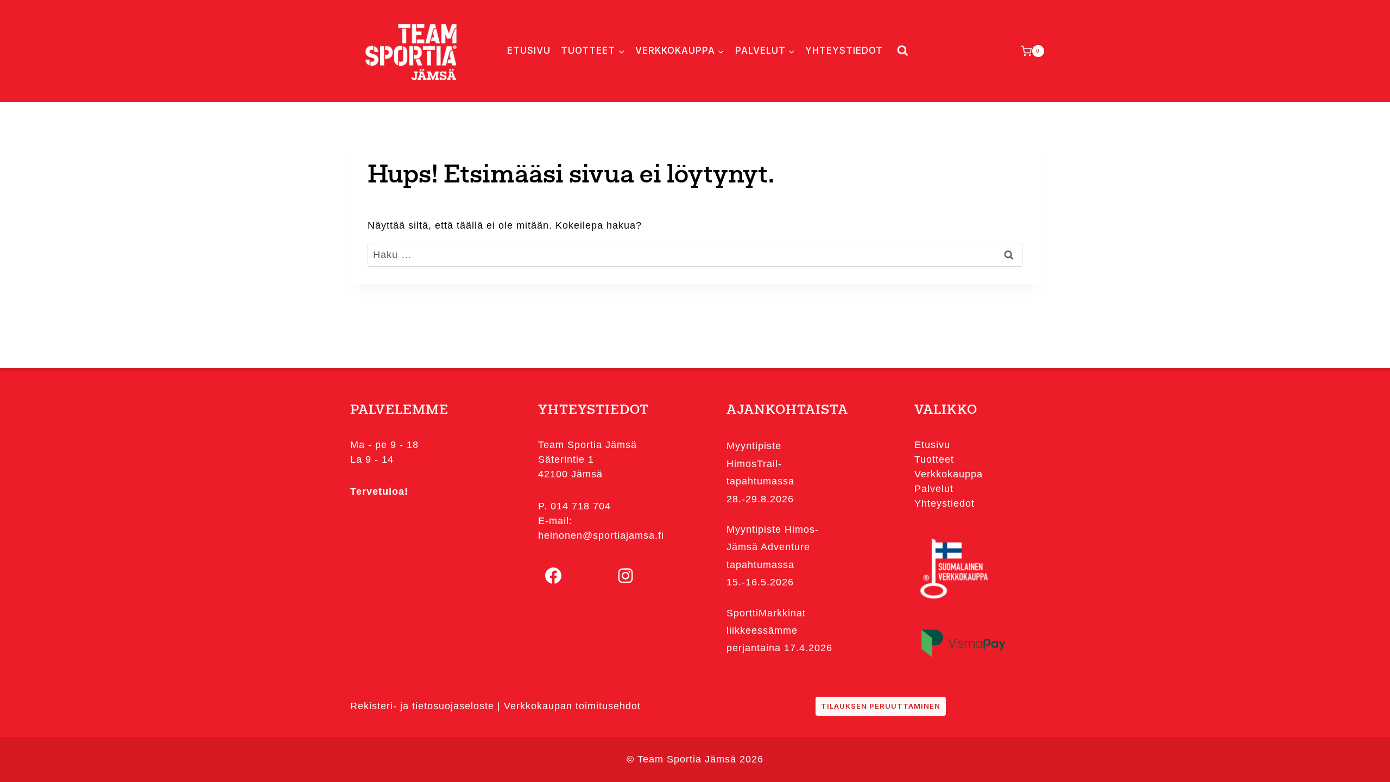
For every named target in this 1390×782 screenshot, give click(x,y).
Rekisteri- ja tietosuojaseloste (422, 706)
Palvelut (933, 488)
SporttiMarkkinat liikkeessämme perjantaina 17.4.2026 (779, 631)
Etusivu (529, 50)
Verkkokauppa (948, 474)
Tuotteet (934, 459)
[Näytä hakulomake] (900, 50)
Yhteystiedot (844, 50)
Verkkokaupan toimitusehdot (572, 706)
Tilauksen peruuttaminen (880, 706)
